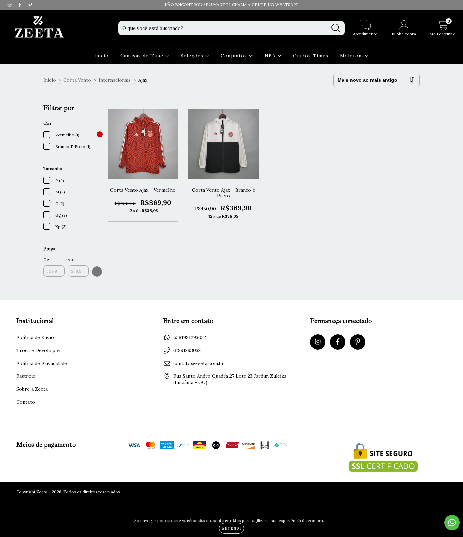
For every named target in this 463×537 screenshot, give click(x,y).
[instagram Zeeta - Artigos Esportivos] (10, 5)
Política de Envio (35, 337)
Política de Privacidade (41, 363)
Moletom (352, 56)
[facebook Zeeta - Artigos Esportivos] (20, 5)
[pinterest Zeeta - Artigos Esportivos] (30, 5)
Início (101, 56)
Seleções (193, 56)
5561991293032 (189, 337)
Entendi (231, 528)
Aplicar (97, 271)
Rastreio (26, 376)
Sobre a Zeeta (32, 389)
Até (71, 259)
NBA (271, 56)
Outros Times (310, 56)
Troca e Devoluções (39, 350)
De (46, 259)
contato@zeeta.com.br (198, 363)
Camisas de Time (142, 56)
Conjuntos (235, 56)
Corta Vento (77, 80)
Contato (25, 402)
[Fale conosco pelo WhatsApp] (452, 522)
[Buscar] (336, 28)
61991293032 (187, 350)
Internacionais (115, 80)
